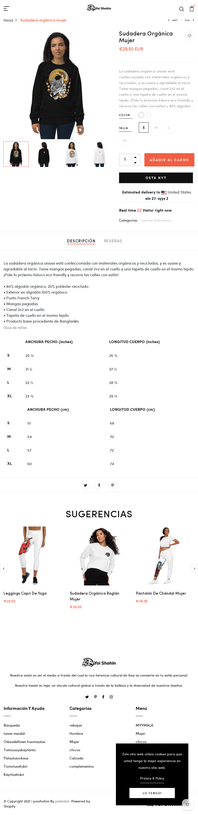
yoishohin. (62, 801)
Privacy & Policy (152, 778)
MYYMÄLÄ (144, 725)
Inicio (8, 19)
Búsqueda (12, 725)
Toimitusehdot (16, 766)
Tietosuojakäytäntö (20, 749)
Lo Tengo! (152, 793)
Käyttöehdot (14, 774)
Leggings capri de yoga (25, 594)
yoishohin (41, 801)
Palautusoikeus (16, 758)
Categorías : (129, 220)
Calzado (77, 758)
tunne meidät (14, 733)
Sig (187, 20)
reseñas (113, 241)
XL (125, 140)
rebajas (76, 725)
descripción (81, 241)
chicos (75, 749)
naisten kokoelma (156, 220)
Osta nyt (156, 177)
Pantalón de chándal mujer (161, 594)
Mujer (74, 741)
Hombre (76, 733)
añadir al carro (169, 159)
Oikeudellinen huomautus (24, 741)
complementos (82, 766)
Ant (175, 20)
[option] (58, 85)
